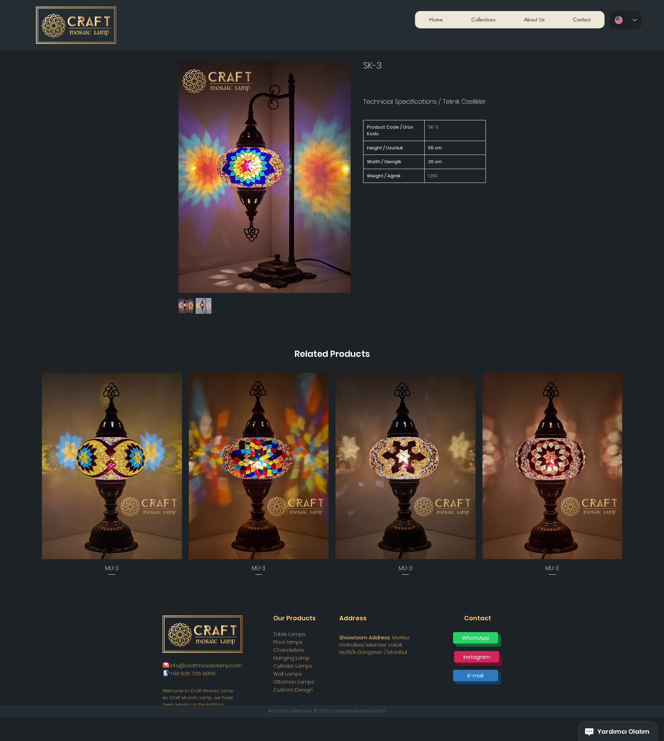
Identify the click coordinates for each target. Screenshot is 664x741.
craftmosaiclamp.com (358, 710)
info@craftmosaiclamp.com (206, 665)
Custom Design (293, 689)
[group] (332, 474)
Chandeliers (288, 650)
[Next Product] (632, 465)
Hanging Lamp (291, 657)
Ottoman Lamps (293, 681)
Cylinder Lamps (292, 665)
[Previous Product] (32, 465)
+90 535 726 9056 (192, 673)
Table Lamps (289, 634)
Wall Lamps (287, 673)
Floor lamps (288, 642)
